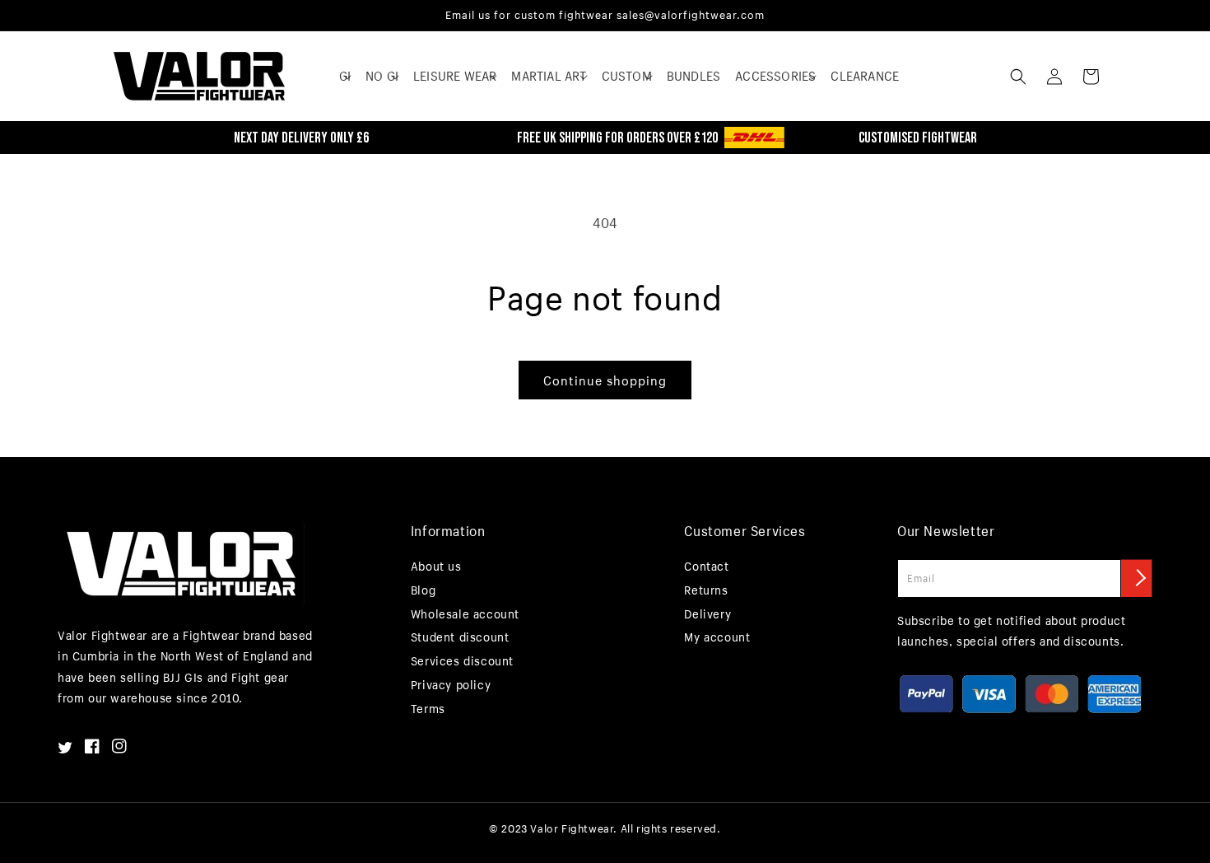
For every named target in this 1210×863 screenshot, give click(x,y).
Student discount (460, 637)
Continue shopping (605, 380)
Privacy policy (451, 685)
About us (436, 566)
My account (717, 637)
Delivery (707, 614)
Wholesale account (465, 614)
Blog (423, 590)
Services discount (462, 661)
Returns (706, 590)
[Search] (1018, 76)
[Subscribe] (1136, 578)
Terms (428, 708)
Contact (706, 566)
